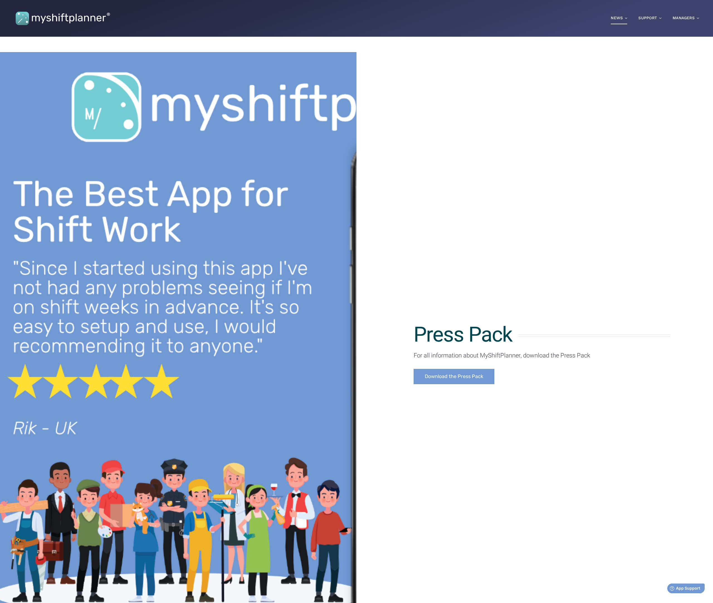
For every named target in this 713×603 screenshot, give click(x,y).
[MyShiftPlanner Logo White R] (62, 9)
